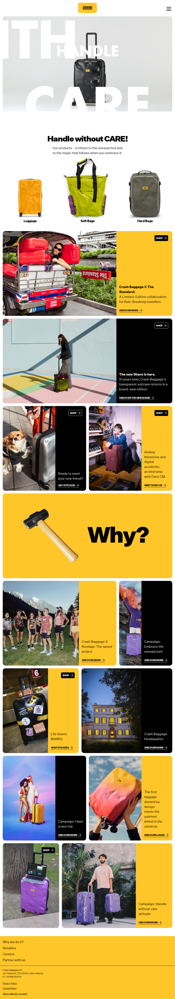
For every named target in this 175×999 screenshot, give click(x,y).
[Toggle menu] (168, 9)
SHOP (159, 238)
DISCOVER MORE (67, 835)
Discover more (128, 310)
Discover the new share (134, 397)
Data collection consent (15, 993)
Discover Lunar (154, 835)
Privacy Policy (10, 983)
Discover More (153, 660)
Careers (9, 954)
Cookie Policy (10, 988)
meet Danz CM (153, 485)
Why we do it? (13, 942)
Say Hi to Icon (66, 485)
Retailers (9, 948)
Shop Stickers (60, 747)
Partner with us (14, 960)
